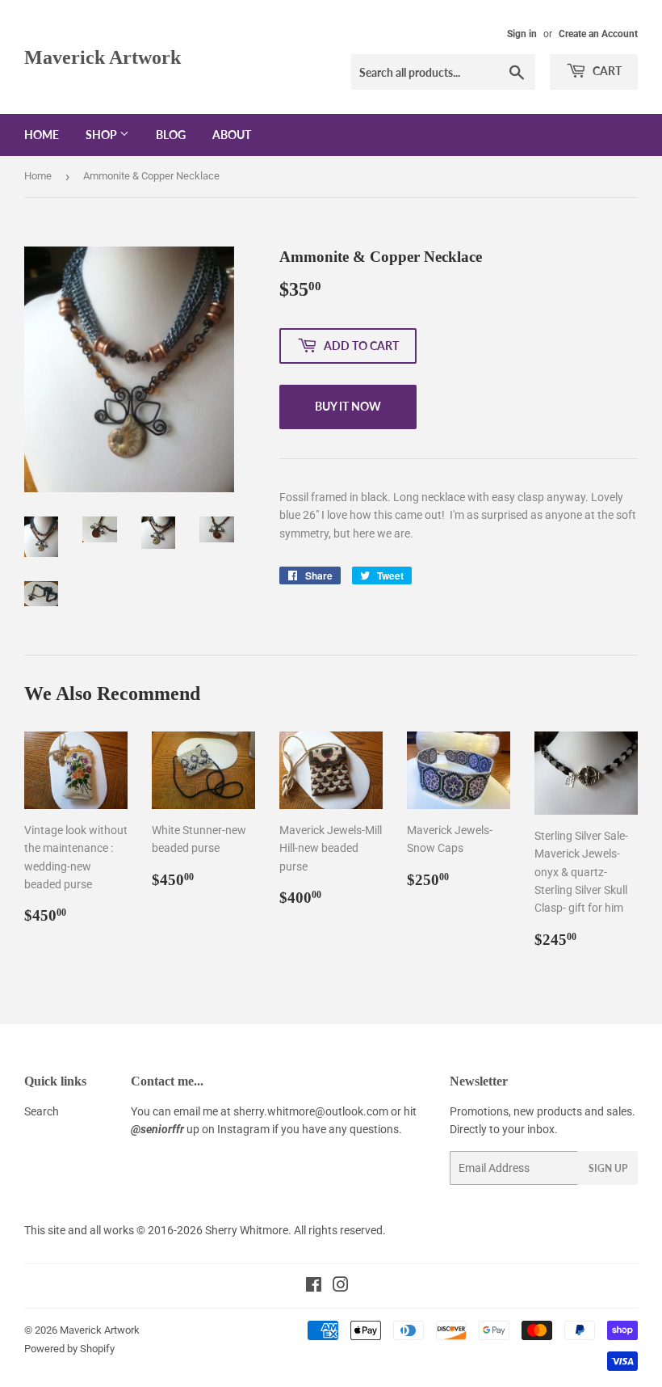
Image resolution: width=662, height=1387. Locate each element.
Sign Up (608, 1168)
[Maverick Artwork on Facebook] (313, 1286)
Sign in (522, 34)
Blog (171, 134)
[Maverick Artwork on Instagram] (341, 1286)
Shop (102, 134)
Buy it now (348, 406)
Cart (606, 71)
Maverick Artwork (102, 57)
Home (41, 134)
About (231, 134)
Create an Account (598, 34)
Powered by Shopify (69, 1349)
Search (41, 1111)
